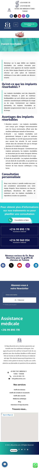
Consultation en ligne (22, 220)
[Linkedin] (27, 16)
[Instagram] (23, 16)
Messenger (14, 450)
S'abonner (20, 300)
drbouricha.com (15, 445)
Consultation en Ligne (29, 24)
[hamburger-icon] (16, 25)
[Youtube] (19, 16)
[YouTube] (27, 449)
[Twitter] (21, 449)
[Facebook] (11, 16)
